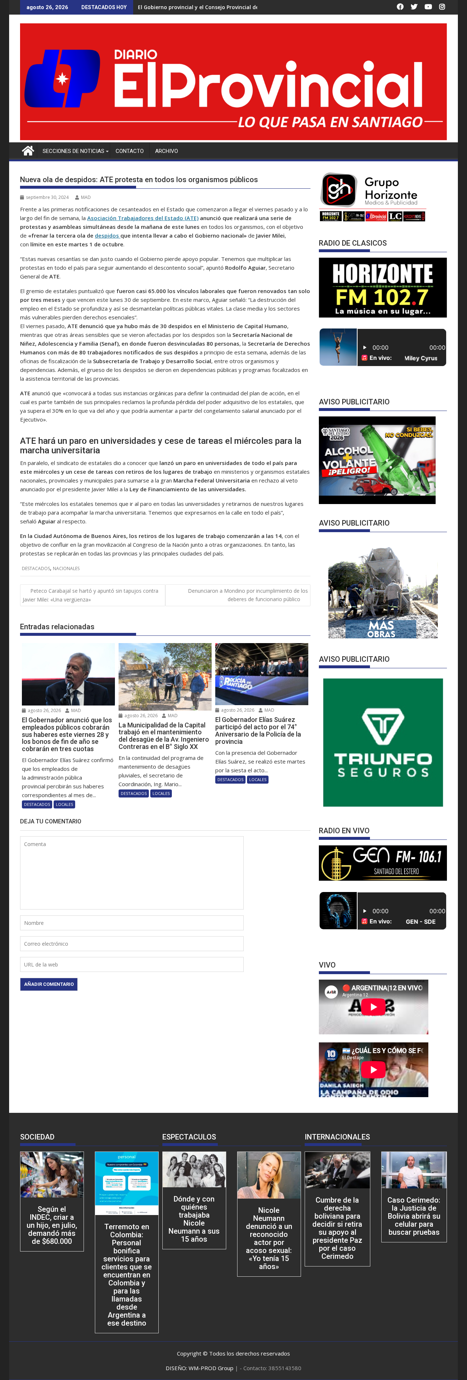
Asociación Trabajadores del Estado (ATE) (142, 218)
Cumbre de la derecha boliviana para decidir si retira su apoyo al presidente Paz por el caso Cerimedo (337, 1228)
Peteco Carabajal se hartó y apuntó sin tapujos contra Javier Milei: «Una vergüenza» (90, 595)
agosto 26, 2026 (44, 710)
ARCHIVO (166, 151)
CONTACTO (130, 151)
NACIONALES (66, 568)
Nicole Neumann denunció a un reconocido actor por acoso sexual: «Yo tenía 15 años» (269, 1238)
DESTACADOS (36, 568)
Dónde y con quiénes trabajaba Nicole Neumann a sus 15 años (194, 1219)
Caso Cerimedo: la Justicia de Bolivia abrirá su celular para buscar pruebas (413, 1216)
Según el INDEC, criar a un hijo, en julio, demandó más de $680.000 (52, 1225)
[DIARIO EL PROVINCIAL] (233, 138)
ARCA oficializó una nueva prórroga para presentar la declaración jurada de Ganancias (248, 7)
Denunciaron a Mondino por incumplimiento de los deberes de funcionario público (248, 594)
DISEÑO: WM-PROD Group (200, 1368)
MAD (86, 197)
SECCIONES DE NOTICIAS (73, 151)
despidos (107, 235)
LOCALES (64, 804)
